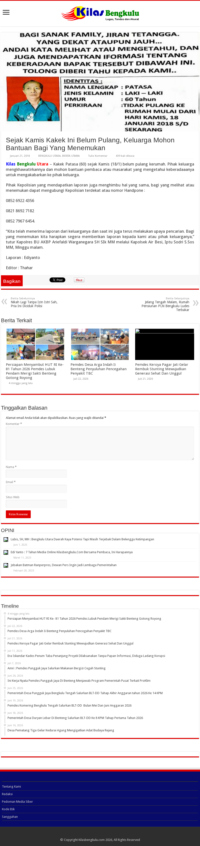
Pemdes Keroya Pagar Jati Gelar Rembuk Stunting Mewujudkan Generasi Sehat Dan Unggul (161, 369)
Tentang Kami (11, 786)
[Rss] (100, 834)
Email (11, 482)
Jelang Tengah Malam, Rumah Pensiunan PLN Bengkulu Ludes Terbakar (165, 304)
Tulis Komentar (97, 155)
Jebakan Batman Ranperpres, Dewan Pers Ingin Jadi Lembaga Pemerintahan (64, 565)
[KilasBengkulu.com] (100, 12)
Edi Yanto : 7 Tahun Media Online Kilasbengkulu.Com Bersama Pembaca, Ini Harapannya (72, 552)
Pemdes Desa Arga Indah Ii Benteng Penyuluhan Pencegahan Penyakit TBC (98, 369)
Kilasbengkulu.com (92, 840)
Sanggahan (10, 816)
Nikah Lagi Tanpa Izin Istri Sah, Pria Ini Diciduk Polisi (34, 302)
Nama (11, 467)
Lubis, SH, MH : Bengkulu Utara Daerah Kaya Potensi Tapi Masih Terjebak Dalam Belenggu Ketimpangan (82, 539)
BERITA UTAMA (71, 155)
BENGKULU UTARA (49, 155)
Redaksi (7, 794)
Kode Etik (8, 809)
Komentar (14, 424)
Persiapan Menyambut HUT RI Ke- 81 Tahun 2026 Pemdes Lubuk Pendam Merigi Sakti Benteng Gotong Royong (35, 371)
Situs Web (13, 497)
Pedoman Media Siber (17, 801)
